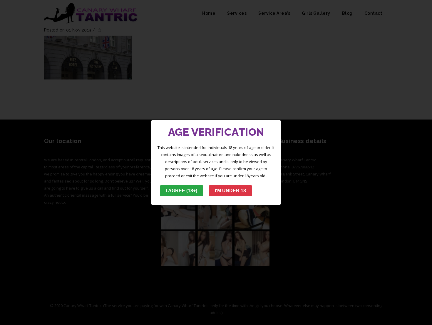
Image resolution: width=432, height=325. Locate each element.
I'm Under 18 (230, 190)
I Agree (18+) (181, 190)
